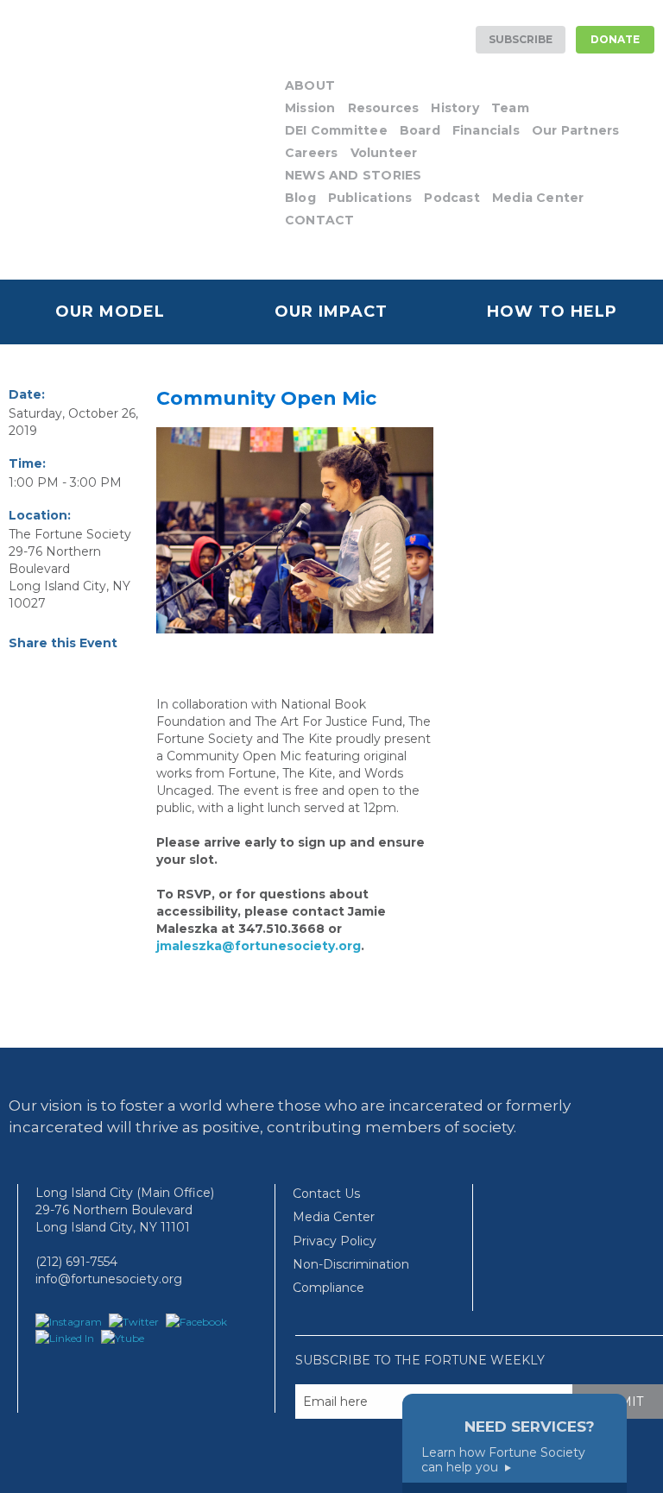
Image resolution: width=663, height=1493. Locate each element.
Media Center (538, 197)
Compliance (328, 1287)
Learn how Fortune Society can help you (503, 1460)
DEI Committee (336, 130)
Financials (486, 130)
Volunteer (384, 153)
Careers (311, 153)
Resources (384, 108)
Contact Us (326, 1193)
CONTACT (319, 220)
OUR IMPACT (331, 311)
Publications (370, 197)
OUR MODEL (110, 311)
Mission (310, 108)
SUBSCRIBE (520, 39)
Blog (300, 197)
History (454, 108)
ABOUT (310, 85)
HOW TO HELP (552, 311)
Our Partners (576, 130)
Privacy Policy (334, 1241)
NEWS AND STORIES (353, 175)
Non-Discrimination (351, 1264)
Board (420, 130)
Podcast (451, 197)
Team (510, 108)
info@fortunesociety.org (108, 1279)
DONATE (615, 39)
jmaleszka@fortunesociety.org (258, 946)
